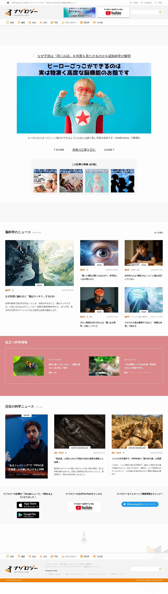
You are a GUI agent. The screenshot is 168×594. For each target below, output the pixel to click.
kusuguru (48, 570)
